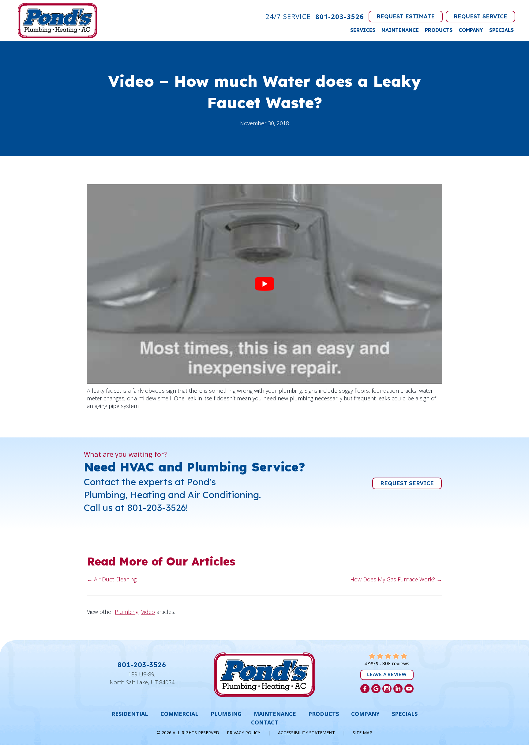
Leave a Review (387, 674)
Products (438, 30)
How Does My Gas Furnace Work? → (396, 579)
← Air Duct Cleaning (112, 579)
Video (148, 611)
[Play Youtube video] (264, 284)
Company (471, 30)
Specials (501, 30)
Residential (129, 714)
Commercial (179, 714)
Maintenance (400, 30)
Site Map (362, 733)
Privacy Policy (243, 733)
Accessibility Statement (306, 733)
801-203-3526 (339, 16)
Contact (264, 722)
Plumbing (126, 611)
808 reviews (395, 663)
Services (362, 30)
